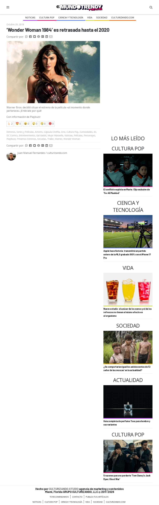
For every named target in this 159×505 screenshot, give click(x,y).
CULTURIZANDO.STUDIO (64, 489)
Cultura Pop (46, 17)
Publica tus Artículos (97, 496)
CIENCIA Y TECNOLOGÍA (70, 17)
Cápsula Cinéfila (52, 131)
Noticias (30, 17)
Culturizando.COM (122, 17)
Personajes (89, 135)
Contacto (77, 496)
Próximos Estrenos (26, 138)
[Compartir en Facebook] (30, 36)
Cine (63, 131)
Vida (89, 17)
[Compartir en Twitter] (34, 36)
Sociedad (101, 17)
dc (95, 131)
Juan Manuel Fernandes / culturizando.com (42, 153)
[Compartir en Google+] (42, 36)
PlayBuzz (11, 138)
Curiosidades (86, 131)
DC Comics (12, 135)
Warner (58, 138)
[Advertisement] (53, 192)
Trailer (50, 138)
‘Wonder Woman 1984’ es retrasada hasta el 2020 (58, 30)
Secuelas (41, 138)
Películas (78, 135)
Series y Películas (25, 131)
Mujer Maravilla (55, 135)
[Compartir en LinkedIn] (46, 36)
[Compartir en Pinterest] (38, 36)
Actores (39, 131)
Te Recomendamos (59, 496)
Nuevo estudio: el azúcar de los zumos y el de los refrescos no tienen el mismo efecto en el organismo (127, 312)
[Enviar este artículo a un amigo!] (26, 36)
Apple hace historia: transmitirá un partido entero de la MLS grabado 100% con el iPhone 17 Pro (127, 254)
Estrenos (11, 131)
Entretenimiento (27, 135)
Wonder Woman (72, 138)
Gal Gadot (41, 135)
